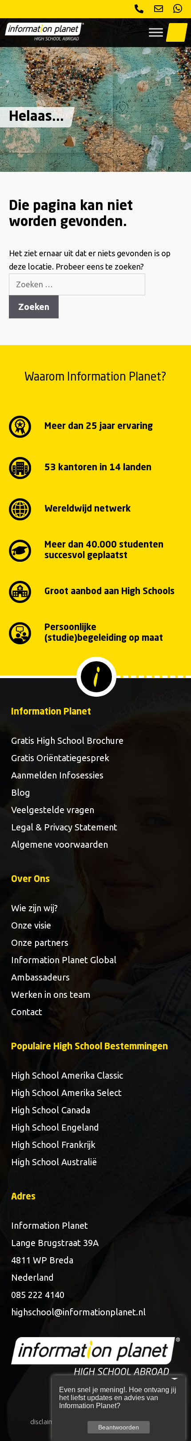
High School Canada (50, 1110)
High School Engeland (55, 1127)
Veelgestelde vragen (52, 810)
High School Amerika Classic (67, 1075)
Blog (20, 792)
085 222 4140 (37, 1295)
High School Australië (54, 1162)
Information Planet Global (63, 960)
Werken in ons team (51, 994)
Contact (26, 1012)
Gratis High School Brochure (67, 740)
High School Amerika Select (66, 1093)
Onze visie (31, 925)
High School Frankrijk (53, 1144)
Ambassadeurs (40, 977)
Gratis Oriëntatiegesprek (60, 758)
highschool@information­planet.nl (78, 1312)
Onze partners (39, 942)
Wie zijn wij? (34, 908)
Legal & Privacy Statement (64, 827)
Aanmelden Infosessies (57, 775)
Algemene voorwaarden (59, 844)
